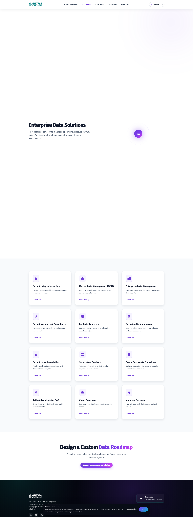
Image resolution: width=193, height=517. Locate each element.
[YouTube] (36, 515)
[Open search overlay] (146, 4)
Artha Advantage (70, 4)
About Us (124, 4)
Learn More (37, 300)
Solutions (86, 4)
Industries (99, 4)
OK (143, 509)
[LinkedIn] (31, 515)
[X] (42, 515)
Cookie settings (131, 509)
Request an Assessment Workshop (96, 465)
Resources (112, 4)
